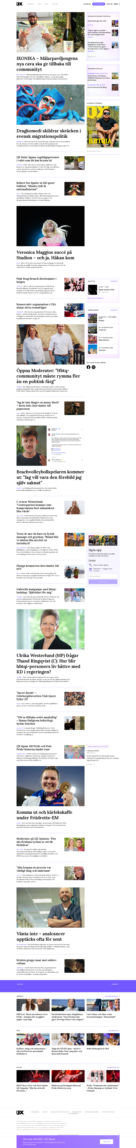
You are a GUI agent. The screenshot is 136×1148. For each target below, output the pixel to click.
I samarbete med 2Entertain (97, 73)
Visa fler (91, 56)
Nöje (39, 4)
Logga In (87, 4)
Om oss (44, 1112)
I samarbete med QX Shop (96, 85)
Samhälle (30, 4)
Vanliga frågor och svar (60, 1112)
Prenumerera (98, 4)
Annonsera (35, 1112)
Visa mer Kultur (112, 1067)
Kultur (90, 25)
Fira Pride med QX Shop (97, 87)
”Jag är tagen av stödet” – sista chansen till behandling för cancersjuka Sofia (99, 32)
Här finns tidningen (92, 1112)
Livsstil (90, 37)
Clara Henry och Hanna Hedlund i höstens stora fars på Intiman (99, 78)
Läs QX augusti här (93, 151)
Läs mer (89, 764)
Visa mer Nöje (113, 1030)
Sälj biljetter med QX (95, 298)
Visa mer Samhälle (111, 996)
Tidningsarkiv (77, 1112)
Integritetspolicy (108, 1112)
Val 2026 (55, 4)
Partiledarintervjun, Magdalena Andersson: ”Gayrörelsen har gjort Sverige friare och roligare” (99, 45)
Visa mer (113, 281)
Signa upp (106, 1141)
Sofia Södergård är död (97, 21)
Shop (46, 4)
